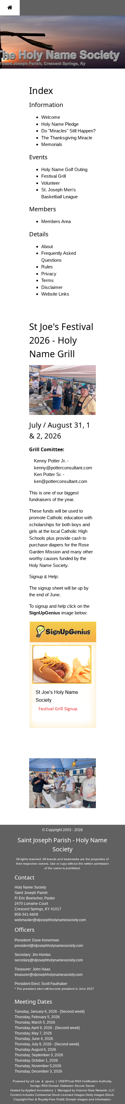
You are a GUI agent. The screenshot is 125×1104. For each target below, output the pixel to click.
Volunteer (50, 183)
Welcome (50, 117)
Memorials (51, 144)
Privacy (48, 273)
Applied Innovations (39, 1090)
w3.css (35, 1081)
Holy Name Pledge (60, 124)
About (47, 246)
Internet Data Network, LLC (95, 1090)
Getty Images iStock (100, 1094)
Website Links (55, 293)
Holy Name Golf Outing (64, 169)
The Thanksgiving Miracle (66, 137)
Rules (47, 266)
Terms (47, 280)
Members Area (56, 221)
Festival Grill (53, 176)
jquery (50, 1081)
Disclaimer (51, 287)
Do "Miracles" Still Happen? (68, 130)
